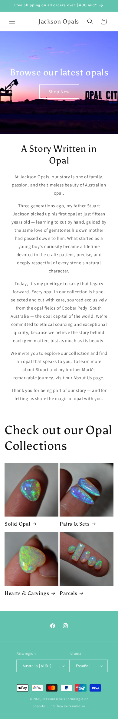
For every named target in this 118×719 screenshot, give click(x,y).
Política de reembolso (68, 706)
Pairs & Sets (75, 524)
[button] (12, 21)
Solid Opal (17, 524)
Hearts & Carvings (27, 593)
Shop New (59, 91)
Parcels (68, 593)
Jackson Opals (53, 699)
